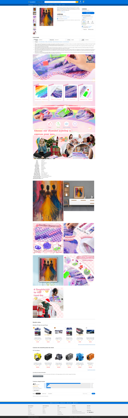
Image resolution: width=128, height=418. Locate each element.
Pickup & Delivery (50, 4)
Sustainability (30, 412)
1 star (45, 387)
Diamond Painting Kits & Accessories (57, 41)
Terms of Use (74, 407)
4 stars (45, 384)
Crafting (42, 6)
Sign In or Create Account (55, 402)
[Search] (77, 2)
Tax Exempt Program (60, 414)
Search (93, 393)
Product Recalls (59, 412)
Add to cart (88, 13)
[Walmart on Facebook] (87, 412)
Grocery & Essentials (44, 4)
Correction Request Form (38, 376)
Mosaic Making (46, 6)
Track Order (70, 402)
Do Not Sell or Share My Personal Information (78, 412)
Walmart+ (44, 411)
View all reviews (36, 390)
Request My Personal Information (77, 411)
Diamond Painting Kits (66, 41)
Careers (60, 4)
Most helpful (50, 393)
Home (33, 6)
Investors (29, 411)
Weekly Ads (76, 402)
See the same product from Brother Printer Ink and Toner (86, 344)
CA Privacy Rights (74, 410)
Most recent (38, 393)
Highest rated (44, 393)
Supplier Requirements (31, 414)
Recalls (58, 410)
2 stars (45, 386)
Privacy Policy (74, 408)
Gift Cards (44, 412)
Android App (88, 408)
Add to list (85, 29)
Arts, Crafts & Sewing (38, 6)
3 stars (45, 385)
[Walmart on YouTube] (91, 412)
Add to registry (91, 29)
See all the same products (91, 369)
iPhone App (88, 407)
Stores (43, 408)
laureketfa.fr (65, 18)
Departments (31, 4)
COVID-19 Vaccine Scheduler (61, 407)
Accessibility (59, 411)
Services (36, 4)
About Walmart (30, 407)
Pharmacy (56, 4)
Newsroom (29, 410)
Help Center (63, 402)
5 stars (45, 383)
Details (89, 27)
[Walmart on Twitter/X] (89, 412)
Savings (39, 4)
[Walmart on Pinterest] (92, 412)
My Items (63, 4)
